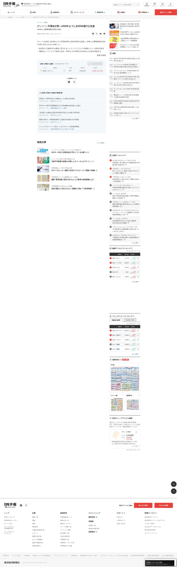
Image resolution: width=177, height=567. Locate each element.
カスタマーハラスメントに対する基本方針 (114, 555)
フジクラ (118, 340)
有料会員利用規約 (153, 555)
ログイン (170, 5)
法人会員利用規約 (168, 555)
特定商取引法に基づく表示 (89, 555)
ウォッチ (162, 5)
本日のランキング (55, 101)
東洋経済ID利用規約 (137, 555)
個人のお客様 (143, 505)
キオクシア (119, 330)
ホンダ (117, 267)
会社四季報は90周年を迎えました (31, 6)
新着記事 (10, 17)
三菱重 (118, 344)
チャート (154, 6)
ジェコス (118, 277)
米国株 (122, 12)
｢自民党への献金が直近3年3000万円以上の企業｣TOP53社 (59, 112)
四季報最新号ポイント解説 (58, 108)
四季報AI (144, 12)
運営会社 (6, 555)
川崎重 (118, 349)
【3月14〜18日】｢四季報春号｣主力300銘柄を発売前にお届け (60, 105)
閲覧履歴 (147, 5)
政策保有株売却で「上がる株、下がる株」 (62, 129)
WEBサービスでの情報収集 (41, 555)
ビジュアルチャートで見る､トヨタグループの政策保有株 (59, 126)
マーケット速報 (19, 17)
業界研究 (100, 12)
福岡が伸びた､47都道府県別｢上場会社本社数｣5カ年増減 (59, 119)
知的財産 (74, 555)
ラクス (117, 258)
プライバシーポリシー (60, 555)
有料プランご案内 (166, 12)
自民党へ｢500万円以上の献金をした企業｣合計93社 (57, 98)
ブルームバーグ (55, 34)
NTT (117, 272)
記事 (33, 12)
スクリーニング (79, 12)
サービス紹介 (16, 555)
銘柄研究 (56, 12)
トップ (12, 12)
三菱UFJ (118, 335)
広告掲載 (27, 555)
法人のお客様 (163, 505)
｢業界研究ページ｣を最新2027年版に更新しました (38, 4)
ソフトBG (118, 263)
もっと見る (100, 143)
